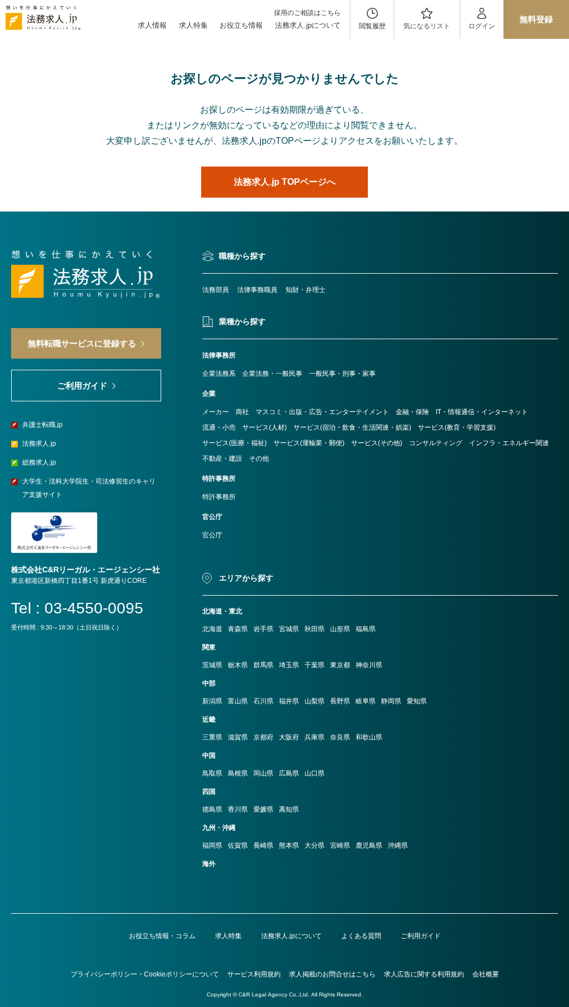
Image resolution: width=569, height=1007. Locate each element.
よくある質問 (361, 936)
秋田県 (315, 629)
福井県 (289, 701)
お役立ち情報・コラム (162, 936)
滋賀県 (238, 737)
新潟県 (212, 701)
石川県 (263, 701)
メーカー (215, 412)
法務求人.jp (39, 443)
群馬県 (263, 665)
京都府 (263, 737)
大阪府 (289, 737)
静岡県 (391, 701)
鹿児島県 (369, 845)
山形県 (340, 629)
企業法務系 (219, 373)
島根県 (238, 773)
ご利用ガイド (421, 936)
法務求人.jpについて (308, 25)
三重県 (212, 737)
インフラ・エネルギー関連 (509, 443)
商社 (242, 412)
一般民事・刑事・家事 (342, 373)
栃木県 (238, 665)
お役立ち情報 (241, 25)
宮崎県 (340, 845)
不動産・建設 (222, 458)
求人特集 (193, 25)
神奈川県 (369, 665)
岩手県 (263, 629)
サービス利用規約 (254, 974)
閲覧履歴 (372, 26)
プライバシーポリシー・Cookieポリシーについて (145, 974)
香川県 (238, 809)
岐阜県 (366, 701)
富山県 (238, 701)
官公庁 (212, 535)
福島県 (366, 629)
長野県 (340, 701)
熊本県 (289, 845)
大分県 (315, 845)
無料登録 (536, 19)
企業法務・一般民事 (272, 373)
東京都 (340, 665)
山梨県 (315, 701)
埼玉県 (289, 665)
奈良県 (340, 737)
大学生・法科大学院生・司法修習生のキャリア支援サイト (89, 488)
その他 (259, 458)
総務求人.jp (39, 462)
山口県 (315, 773)
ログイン (481, 26)
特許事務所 (219, 497)
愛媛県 (263, 809)
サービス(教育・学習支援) (457, 427)
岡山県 (263, 773)
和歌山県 (369, 737)
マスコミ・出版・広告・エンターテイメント (322, 412)
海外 (209, 864)
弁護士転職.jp (42, 425)
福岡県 (212, 845)
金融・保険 (412, 412)
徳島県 (212, 809)
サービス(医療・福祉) (234, 443)
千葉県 (315, 665)
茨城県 (212, 665)
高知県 (289, 809)
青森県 (238, 629)
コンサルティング (435, 443)
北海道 (212, 629)
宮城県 (289, 629)
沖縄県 (398, 845)
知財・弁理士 (306, 290)
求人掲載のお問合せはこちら (332, 974)
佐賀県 (238, 845)
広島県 (289, 773)
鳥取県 (212, 773)
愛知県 (417, 701)
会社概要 (485, 974)
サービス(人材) (264, 427)
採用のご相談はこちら (307, 13)
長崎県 (263, 845)
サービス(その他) (376, 443)
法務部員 (215, 290)
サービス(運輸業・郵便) (309, 443)
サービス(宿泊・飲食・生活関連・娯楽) (352, 427)
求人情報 (152, 25)
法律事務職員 (257, 290)
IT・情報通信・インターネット (482, 412)
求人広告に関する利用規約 (424, 974)
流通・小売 (219, 427)
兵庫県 (315, 737)
